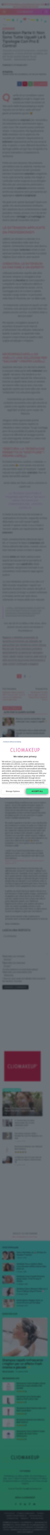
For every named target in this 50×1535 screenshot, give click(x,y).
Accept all (37, 791)
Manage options (13, 791)
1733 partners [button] (16, 762)
